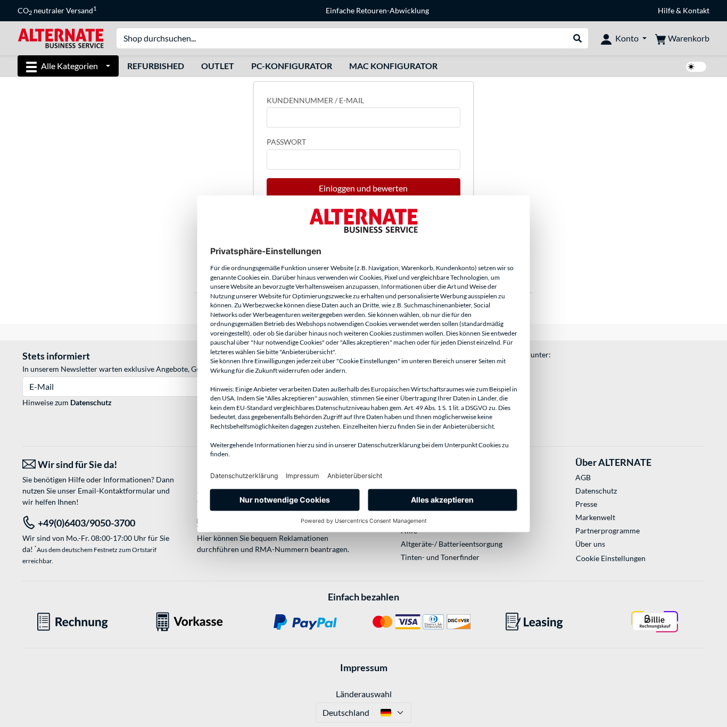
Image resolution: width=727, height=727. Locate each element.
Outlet (217, 66)
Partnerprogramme (607, 530)
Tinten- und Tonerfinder (440, 557)
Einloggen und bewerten (363, 188)
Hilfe (666, 10)
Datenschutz (91, 402)
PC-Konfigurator (291, 66)
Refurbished (155, 66)
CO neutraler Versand (57, 10)
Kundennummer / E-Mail (315, 100)
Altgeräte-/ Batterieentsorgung (451, 543)
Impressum (363, 667)
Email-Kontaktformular (116, 490)
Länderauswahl (364, 694)
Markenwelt (595, 517)
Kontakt (696, 10)
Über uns (590, 543)
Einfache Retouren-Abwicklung (377, 10)
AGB (583, 477)
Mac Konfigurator (393, 66)
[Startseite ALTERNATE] (61, 37)
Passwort (286, 141)
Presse (586, 503)
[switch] (696, 67)
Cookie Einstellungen (611, 558)
